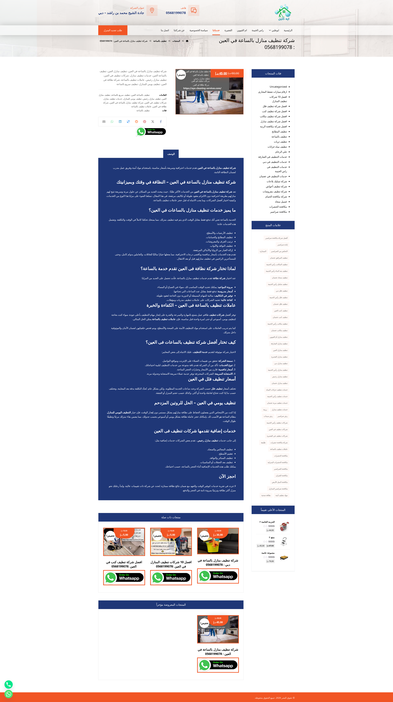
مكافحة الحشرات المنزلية (278, 462)
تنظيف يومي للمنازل (132, 98)
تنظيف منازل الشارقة (279, 343)
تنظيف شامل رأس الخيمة (278, 284)
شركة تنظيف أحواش (276, 186)
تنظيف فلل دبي (282, 290)
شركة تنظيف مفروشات (275, 191)
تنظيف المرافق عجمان (279, 257)
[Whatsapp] (8, 694)
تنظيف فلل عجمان (280, 304)
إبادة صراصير (283, 244)
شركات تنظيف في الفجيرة (277, 436)
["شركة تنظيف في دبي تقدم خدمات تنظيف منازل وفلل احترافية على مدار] (283, 12)
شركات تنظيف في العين (156, 102)
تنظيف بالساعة (143, 110)
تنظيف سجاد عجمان (280, 277)
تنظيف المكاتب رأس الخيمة (277, 264)
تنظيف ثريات (280, 141)
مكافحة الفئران (282, 475)
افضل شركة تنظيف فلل (275, 106)
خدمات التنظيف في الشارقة (272, 156)
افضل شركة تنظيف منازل (274, 121)
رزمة (265, 409)
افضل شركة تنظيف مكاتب (273, 116)
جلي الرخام (281, 151)
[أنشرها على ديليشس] (128, 122)
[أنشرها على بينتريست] (144, 122)
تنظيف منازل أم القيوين (279, 337)
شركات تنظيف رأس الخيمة (277, 422)
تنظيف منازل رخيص (152, 98)
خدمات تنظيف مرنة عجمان (277, 403)
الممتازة (263, 251)
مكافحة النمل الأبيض (280, 482)
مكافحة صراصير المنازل (278, 488)
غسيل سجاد (281, 201)
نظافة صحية (266, 495)
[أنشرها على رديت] (136, 122)
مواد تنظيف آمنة (282, 495)
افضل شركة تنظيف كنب (274, 111)
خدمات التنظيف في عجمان (273, 176)
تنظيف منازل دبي (281, 363)
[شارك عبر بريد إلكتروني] (104, 122)
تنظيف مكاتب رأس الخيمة (278, 323)
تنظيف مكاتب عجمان (279, 330)
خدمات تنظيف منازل (113, 98)
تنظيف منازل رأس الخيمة (278, 370)
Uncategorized (278, 86)
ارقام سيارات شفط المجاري (272, 91)
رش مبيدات (268, 416)
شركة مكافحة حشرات (279, 442)
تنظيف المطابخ (279, 131)
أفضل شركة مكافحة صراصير (276, 238)
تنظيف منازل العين (280, 350)
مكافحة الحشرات (278, 206)
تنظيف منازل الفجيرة (279, 356)
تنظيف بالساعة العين (140, 94)
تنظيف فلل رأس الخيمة (279, 297)
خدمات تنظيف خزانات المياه (277, 389)
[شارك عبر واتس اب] (112, 122)
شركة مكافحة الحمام (276, 196)
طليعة (263, 442)
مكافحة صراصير (278, 211)
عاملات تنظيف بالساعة (141, 106)
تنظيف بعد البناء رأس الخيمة (277, 271)
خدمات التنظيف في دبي (275, 162)
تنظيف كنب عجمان (280, 317)
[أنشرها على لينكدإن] (120, 122)
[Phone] (8, 684)
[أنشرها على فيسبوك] (161, 122)
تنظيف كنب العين (281, 310)
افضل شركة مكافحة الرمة (273, 126)
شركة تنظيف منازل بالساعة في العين (126, 102)
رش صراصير (283, 416)
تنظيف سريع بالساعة (120, 94)
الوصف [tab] (171, 154)
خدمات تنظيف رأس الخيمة (277, 396)
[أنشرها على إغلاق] (152, 122)
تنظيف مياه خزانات (277, 146)
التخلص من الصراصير (279, 251)
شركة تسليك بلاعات (277, 181)
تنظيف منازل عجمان (280, 383)
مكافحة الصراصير (281, 469)
